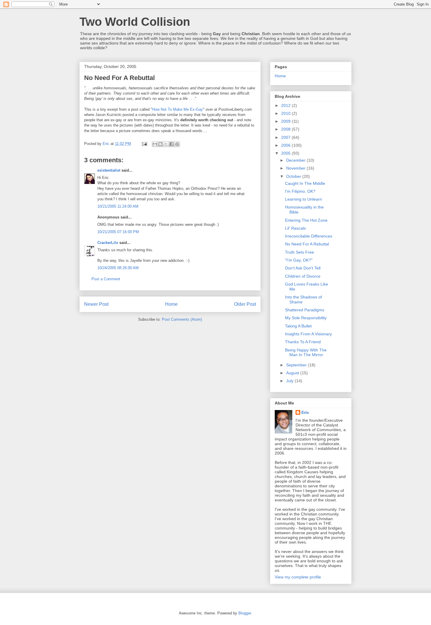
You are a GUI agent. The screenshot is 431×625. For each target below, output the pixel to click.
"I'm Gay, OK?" (299, 260)
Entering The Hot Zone (306, 220)
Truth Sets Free (299, 252)
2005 (286, 153)
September (297, 365)
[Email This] (155, 144)
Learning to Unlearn (303, 199)
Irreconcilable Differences (308, 236)
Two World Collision (134, 21)
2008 (286, 129)
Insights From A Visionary (308, 334)
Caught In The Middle (305, 183)
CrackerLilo (107, 242)
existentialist (108, 170)
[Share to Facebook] (171, 144)
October (294, 176)
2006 (286, 145)
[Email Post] (144, 143)
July (290, 380)
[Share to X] (166, 144)
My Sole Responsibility (306, 317)
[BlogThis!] (160, 144)
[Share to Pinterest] (177, 144)
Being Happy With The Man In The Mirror (306, 352)
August (293, 372)
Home (171, 304)
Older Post (245, 304)
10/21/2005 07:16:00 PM (118, 232)
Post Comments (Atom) (182, 319)
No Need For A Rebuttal (307, 244)
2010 (286, 113)
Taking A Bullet (298, 326)
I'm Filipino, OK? (300, 191)
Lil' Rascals (295, 228)
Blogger (244, 613)
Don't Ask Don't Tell (302, 268)
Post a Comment (105, 279)
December (296, 160)
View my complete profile (298, 577)
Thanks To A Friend (303, 341)
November (296, 168)
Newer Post (96, 304)
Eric (305, 412)
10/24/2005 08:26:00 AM (118, 268)
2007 (286, 137)
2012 (286, 105)
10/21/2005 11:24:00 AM (117, 206)
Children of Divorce (302, 276)
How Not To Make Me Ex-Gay (177, 109)
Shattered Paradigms (304, 310)
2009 (286, 121)
